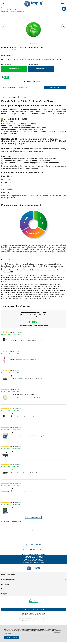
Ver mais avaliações (33, 517)
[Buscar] (64, 9)
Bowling (13, 11)
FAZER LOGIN (41, 69)
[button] (30, 43)
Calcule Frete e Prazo (8, 87)
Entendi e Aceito (11, 637)
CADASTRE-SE (14, 69)
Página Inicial (4, 11)
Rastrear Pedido (11, 574)
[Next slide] (63, 26)
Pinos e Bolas (20, 11)
